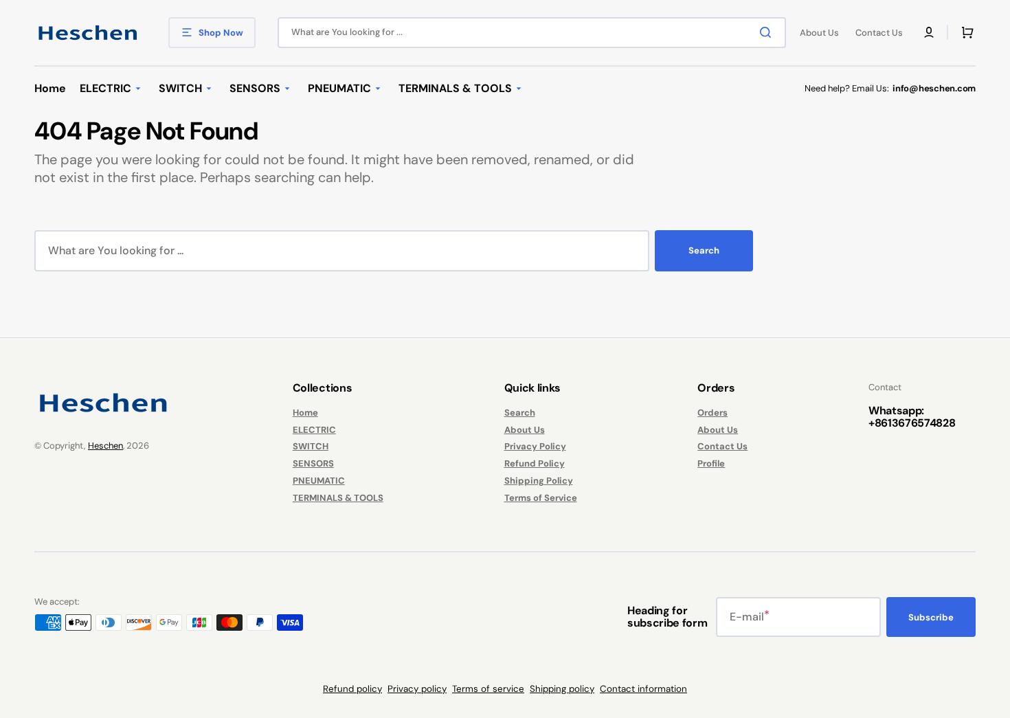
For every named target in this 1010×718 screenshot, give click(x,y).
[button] (929, 32)
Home (305, 412)
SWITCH (310, 446)
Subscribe (931, 617)
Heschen (105, 445)
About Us (524, 430)
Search (703, 250)
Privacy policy (417, 689)
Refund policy (352, 689)
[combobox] (532, 32)
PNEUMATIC (319, 480)
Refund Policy (534, 463)
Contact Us (722, 446)
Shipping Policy (538, 480)
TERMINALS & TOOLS (338, 498)
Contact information (643, 689)
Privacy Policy (535, 446)
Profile (711, 463)
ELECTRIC (314, 430)
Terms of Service (540, 498)
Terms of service (488, 689)
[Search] (768, 32)
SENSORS (313, 463)
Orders (712, 412)
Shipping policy (562, 689)
